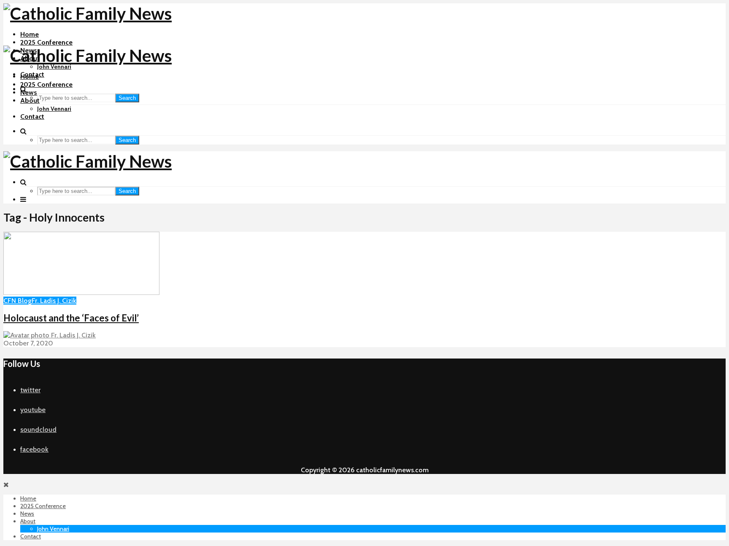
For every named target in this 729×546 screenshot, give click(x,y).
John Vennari (54, 66)
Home (29, 34)
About (30, 100)
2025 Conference (46, 42)
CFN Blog (17, 301)
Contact (32, 116)
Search (127, 98)
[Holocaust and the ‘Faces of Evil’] (81, 293)
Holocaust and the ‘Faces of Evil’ (71, 318)
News (28, 92)
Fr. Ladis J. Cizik (54, 301)
